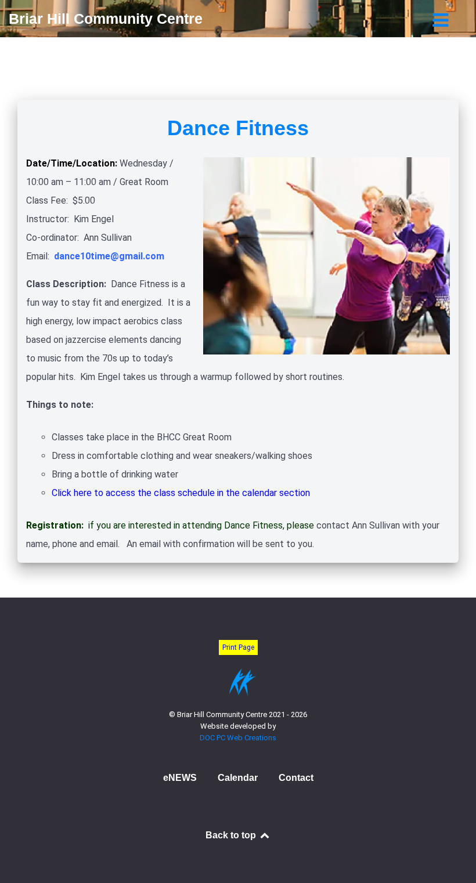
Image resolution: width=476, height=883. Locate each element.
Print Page (238, 647)
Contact (296, 778)
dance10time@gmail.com (109, 256)
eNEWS (180, 778)
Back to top (231, 835)
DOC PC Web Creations (238, 737)
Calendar (238, 778)
